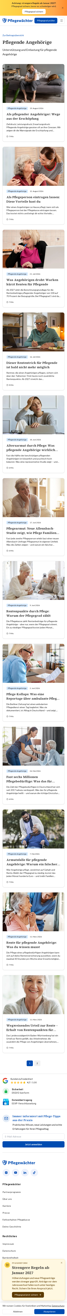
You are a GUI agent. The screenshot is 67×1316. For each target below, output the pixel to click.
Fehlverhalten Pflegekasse (16, 1219)
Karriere (6, 1206)
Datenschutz (9, 1250)
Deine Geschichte (11, 1226)
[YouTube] (15, 1172)
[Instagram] (6, 1172)
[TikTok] (34, 1172)
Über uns (7, 1199)
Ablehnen (18, 1311)
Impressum (8, 1244)
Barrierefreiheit (10, 1257)
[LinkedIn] (25, 1172)
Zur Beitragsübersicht (13, 35)
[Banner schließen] (63, 8)
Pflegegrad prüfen (46, 20)
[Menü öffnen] (62, 21)
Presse (6, 1212)
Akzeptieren (49, 1311)
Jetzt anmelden (33, 1144)
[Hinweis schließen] (61, 1263)
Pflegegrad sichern (34, 11)
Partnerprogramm (11, 1192)
